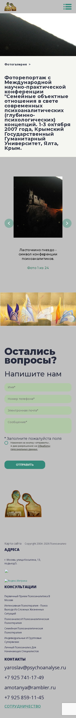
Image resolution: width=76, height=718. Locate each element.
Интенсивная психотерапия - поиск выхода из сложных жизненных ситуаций (26, 609)
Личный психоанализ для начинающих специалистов (21, 649)
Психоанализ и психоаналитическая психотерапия (26, 621)
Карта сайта (12, 543)
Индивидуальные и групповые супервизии (23, 640)
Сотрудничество (22, 706)
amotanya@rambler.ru (30, 687)
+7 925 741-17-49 (24, 677)
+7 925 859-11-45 (24, 697)
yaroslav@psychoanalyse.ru (35, 667)
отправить (25, 464)
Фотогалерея (15, 64)
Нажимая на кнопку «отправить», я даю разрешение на (30, 446)
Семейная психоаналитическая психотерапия (23, 630)
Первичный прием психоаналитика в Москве (27, 598)
